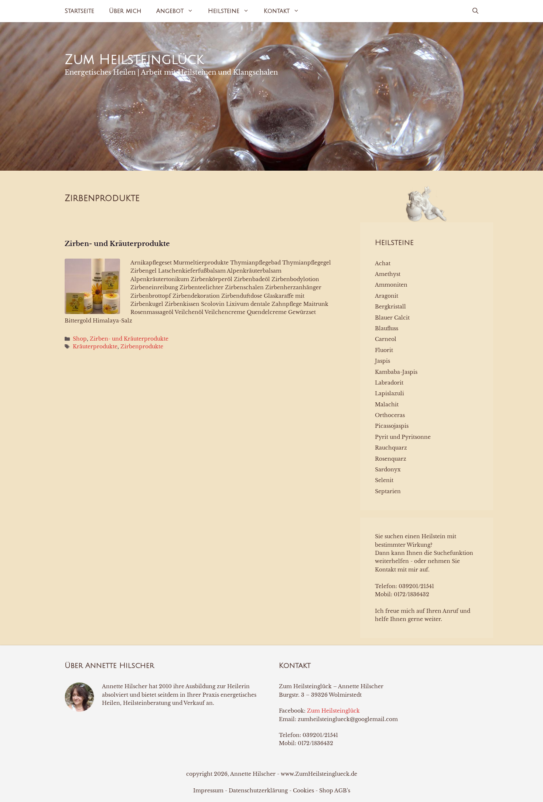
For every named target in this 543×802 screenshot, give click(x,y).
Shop (80, 338)
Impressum (208, 790)
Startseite (79, 11)
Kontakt (277, 11)
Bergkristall (390, 306)
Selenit (384, 480)
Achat (382, 263)
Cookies (303, 790)
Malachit (387, 404)
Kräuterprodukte (95, 346)
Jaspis (382, 361)
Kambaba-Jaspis (396, 372)
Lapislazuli (389, 393)
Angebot (170, 11)
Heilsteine (223, 11)
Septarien (388, 491)
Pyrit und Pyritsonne (403, 437)
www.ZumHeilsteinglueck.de (319, 774)
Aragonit (386, 296)
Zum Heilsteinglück (134, 59)
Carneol (385, 339)
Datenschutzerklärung (258, 790)
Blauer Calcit (392, 317)
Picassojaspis (392, 426)
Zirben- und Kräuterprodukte (117, 244)
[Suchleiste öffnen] (475, 11)
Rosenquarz (390, 458)
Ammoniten (391, 284)
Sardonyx (388, 469)
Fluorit (384, 350)
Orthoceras (390, 415)
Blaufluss (386, 328)
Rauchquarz (391, 447)
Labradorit (389, 382)
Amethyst (387, 274)
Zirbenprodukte (141, 346)
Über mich (125, 11)
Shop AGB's (334, 790)
